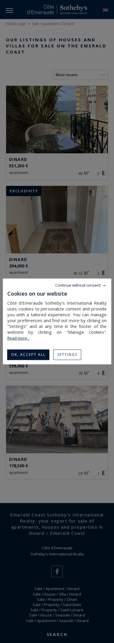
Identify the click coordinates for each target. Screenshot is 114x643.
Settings (67, 354)
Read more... (18, 338)
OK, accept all (28, 354)
